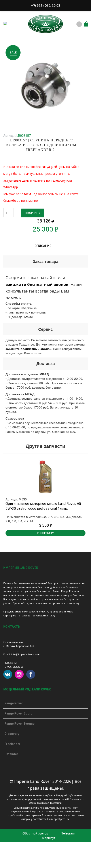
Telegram (68, 833)
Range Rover (13, 703)
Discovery (11, 734)
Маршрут (48, 837)
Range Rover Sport (18, 713)
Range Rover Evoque (19, 723)
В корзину (32, 213)
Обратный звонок (35, 833)
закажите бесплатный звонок (37, 284)
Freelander (12, 744)
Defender (11, 754)
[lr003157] (45, 85)
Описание (43, 246)
